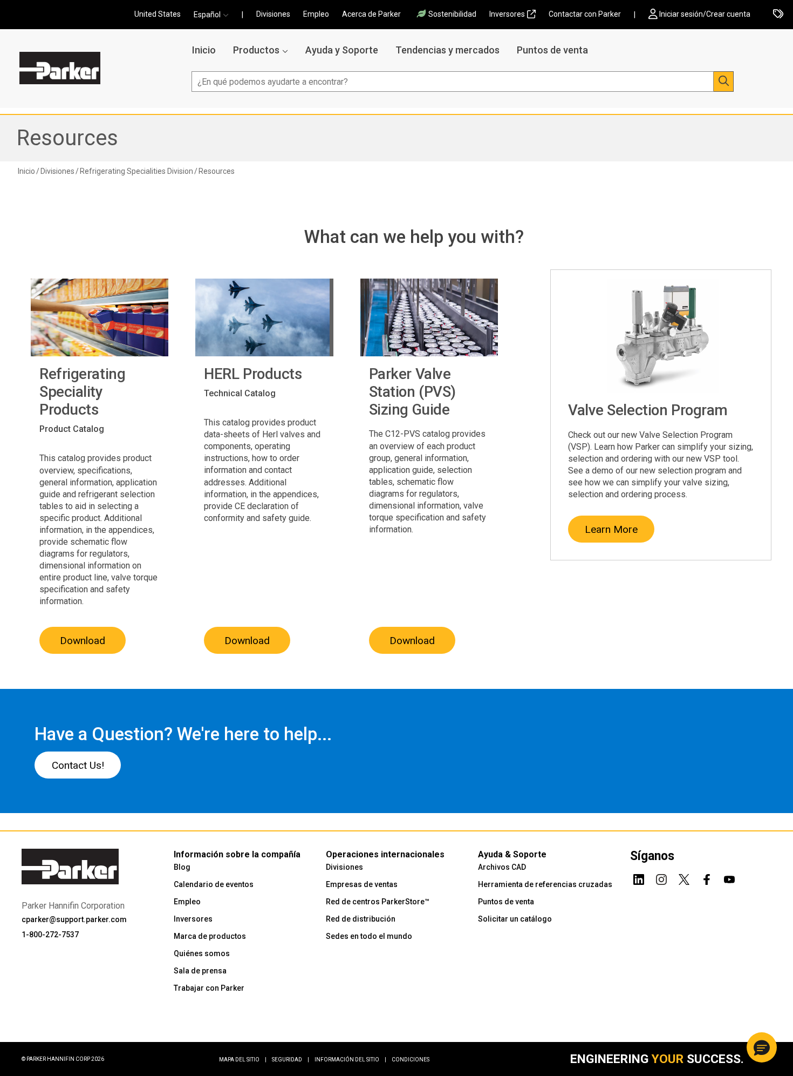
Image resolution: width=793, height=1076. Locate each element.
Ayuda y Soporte (341, 50)
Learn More (611, 529)
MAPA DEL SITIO (242, 1060)
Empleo (316, 14)
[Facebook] (706, 877)
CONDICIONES (410, 1060)
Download (82, 640)
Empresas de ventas (362, 884)
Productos (256, 50)
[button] (214, 15)
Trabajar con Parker (209, 988)
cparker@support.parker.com (74, 919)
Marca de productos (210, 936)
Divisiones (273, 14)
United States (157, 14)
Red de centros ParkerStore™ (377, 901)
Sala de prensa (200, 970)
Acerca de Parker (371, 14)
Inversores (507, 14)
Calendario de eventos (214, 884)
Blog (182, 867)
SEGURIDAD (290, 1060)
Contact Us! (78, 765)
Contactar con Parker (585, 14)
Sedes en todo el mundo (369, 936)
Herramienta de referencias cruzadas (545, 884)
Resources (67, 138)
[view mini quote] (778, 14)
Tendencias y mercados (447, 50)
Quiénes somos (202, 953)
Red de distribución (360, 919)
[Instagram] (661, 877)
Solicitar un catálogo (515, 919)
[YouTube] (729, 877)
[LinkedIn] (638, 877)
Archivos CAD (502, 867)
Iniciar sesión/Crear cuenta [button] (704, 14)
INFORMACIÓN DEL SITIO (350, 1060)
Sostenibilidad (452, 14)
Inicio (204, 50)
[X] (684, 877)
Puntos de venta (552, 50)
